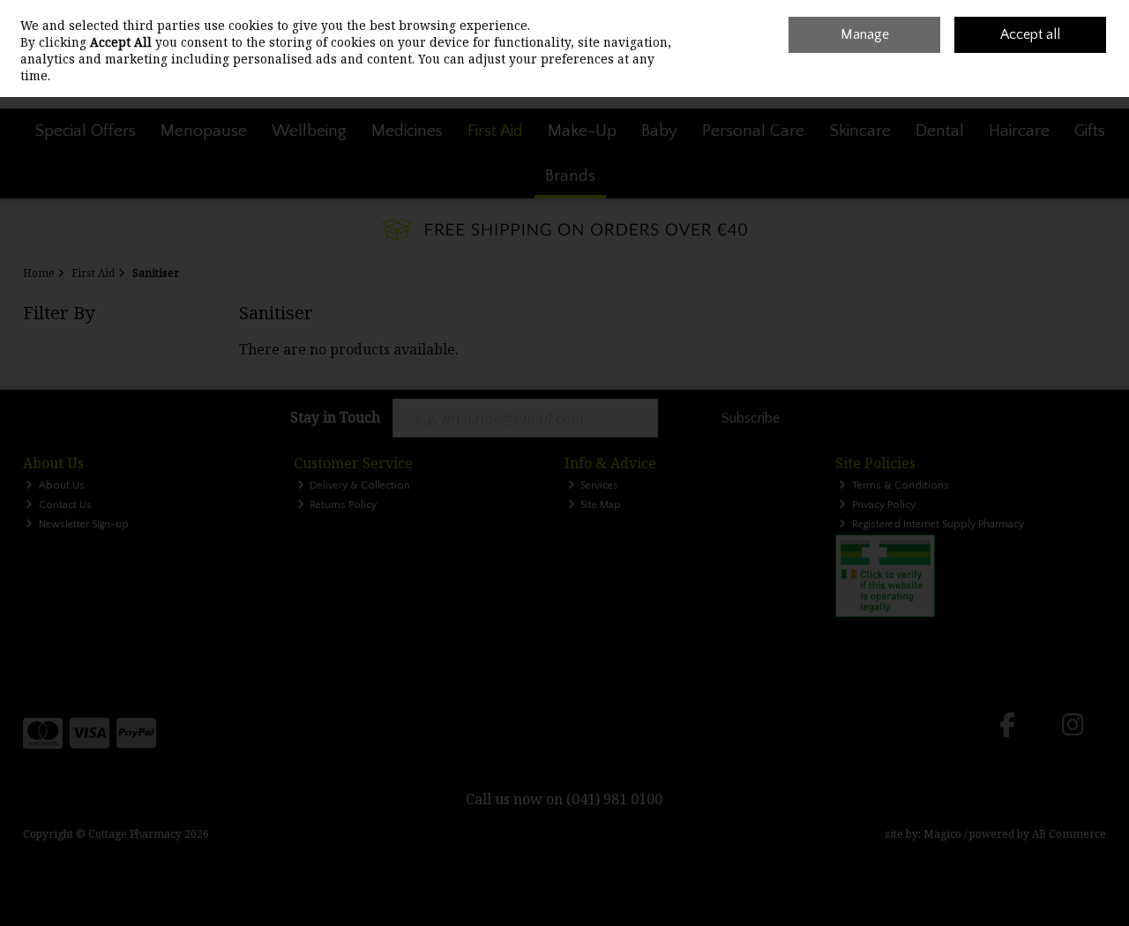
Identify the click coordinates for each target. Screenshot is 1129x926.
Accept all (1030, 34)
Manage (865, 34)
